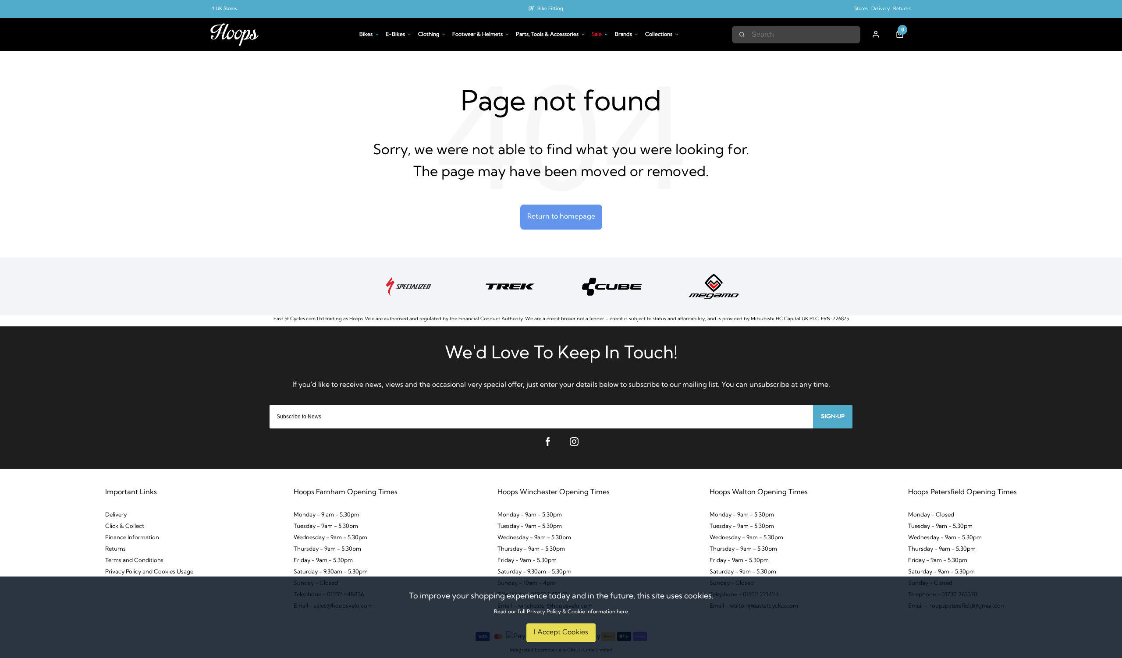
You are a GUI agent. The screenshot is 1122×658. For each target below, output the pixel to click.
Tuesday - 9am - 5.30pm (326, 526)
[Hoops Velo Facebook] (547, 441)
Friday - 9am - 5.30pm (323, 560)
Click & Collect (124, 526)
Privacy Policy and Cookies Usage (149, 572)
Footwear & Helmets (477, 34)
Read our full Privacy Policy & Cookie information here (561, 612)
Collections (658, 34)
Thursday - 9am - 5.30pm (327, 549)
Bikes (366, 34)
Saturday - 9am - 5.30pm (743, 572)
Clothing (428, 34)
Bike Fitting (550, 9)
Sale (597, 34)
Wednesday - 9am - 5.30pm (330, 538)
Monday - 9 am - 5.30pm (326, 515)
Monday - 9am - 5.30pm (529, 515)
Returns (902, 9)
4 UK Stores (224, 9)
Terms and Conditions (134, 560)
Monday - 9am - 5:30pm (742, 515)
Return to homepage (561, 216)
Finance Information (132, 538)
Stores (861, 9)
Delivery (880, 9)
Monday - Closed (931, 515)
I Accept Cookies (561, 632)
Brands (623, 34)
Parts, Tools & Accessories (547, 34)
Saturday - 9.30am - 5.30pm (331, 572)
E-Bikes (395, 34)
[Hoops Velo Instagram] (574, 441)
